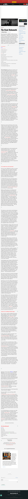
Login (17, 477)
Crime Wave (21, 54)
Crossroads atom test (4, 151)
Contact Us (19, 494)
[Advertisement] (14, 12)
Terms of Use (9, 494)
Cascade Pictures (11, 316)
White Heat (20, 38)
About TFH (16, 494)
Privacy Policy (12, 494)
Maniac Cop (21, 30)
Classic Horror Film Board (5, 335)
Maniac (20, 41)
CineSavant (2, 27)
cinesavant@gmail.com (9, 444)
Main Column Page (12, 442)
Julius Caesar (21, 35)
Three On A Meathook (22, 28)
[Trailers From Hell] (3, 4)
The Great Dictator (22, 40)
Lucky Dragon (14, 106)
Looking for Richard (22, 27)
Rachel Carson (3, 152)
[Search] (25, 24)
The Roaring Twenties (22, 31)
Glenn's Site (4, 466)
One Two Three (21, 37)
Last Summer (21, 50)
